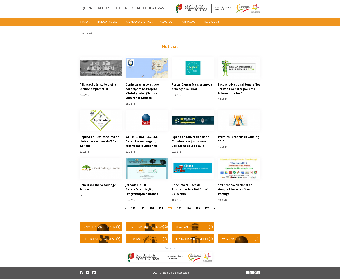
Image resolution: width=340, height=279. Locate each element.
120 (151, 208)
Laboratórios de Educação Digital (149, 228)
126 (207, 208)
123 (179, 208)
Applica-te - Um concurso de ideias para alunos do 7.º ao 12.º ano (99, 141)
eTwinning (137, 238)
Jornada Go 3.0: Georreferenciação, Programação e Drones (142, 189)
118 (133, 208)
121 (161, 208)
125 (198, 208)
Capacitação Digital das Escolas (101, 228)
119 (142, 208)
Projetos (165, 21)
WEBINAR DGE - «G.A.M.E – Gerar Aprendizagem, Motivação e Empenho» (143, 141)
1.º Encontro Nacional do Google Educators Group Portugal (235, 189)
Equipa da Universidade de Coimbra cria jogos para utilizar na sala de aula (190, 141)
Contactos (170, 248)
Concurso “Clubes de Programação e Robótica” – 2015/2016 (191, 189)
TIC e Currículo (107, 21)
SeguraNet (183, 226)
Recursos (210, 21)
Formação (188, 21)
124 (188, 208)
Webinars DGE (231, 238)
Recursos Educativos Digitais (99, 240)
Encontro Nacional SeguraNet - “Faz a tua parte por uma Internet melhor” (239, 88)
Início (84, 21)
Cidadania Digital (138, 21)
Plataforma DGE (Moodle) (193, 238)
